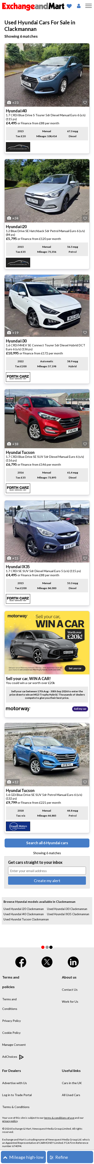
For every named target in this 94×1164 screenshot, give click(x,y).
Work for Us (70, 1001)
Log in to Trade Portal (17, 1095)
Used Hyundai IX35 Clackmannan (68, 914)
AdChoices (10, 1056)
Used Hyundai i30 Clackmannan (67, 909)
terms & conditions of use (59, 1117)
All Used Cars (71, 1095)
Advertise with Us (14, 1083)
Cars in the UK (72, 1083)
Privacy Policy (11, 1021)
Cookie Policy (11, 1032)
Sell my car (80, 708)
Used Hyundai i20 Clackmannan (23, 909)
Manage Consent (14, 1044)
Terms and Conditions (9, 1004)
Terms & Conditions (16, 1107)
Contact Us (70, 989)
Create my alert (47, 880)
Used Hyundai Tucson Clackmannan (26, 919)
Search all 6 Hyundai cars (47, 843)
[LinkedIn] (73, 961)
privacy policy (9, 1121)
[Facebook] (20, 961)
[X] (47, 961)
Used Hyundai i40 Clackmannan (23, 914)
